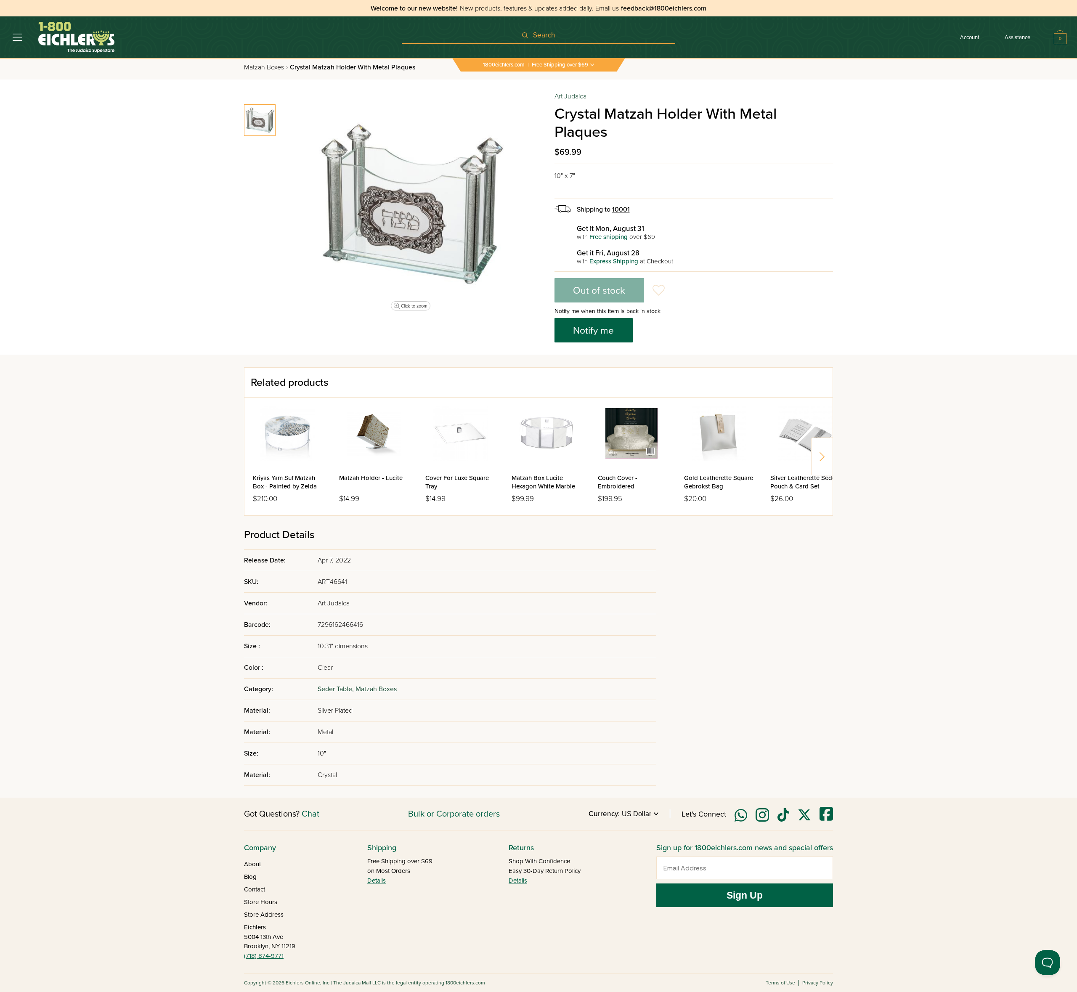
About (252, 864)
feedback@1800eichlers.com (663, 8)
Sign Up (745, 895)
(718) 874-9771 (264, 956)
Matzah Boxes (266, 67)
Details (376, 880)
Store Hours (260, 902)
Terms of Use (780, 983)
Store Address (264, 914)
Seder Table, (336, 689)
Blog (250, 877)
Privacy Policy (817, 983)
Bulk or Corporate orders (454, 814)
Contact (254, 889)
